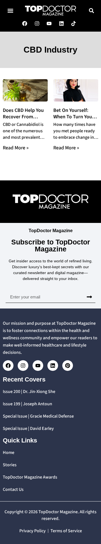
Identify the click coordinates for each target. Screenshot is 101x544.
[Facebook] (8, 365)
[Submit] (89, 297)
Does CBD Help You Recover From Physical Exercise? (23, 117)
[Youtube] (38, 365)
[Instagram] (23, 365)
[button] (10, 10)
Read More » (16, 147)
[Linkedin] (52, 365)
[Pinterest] (67, 365)
